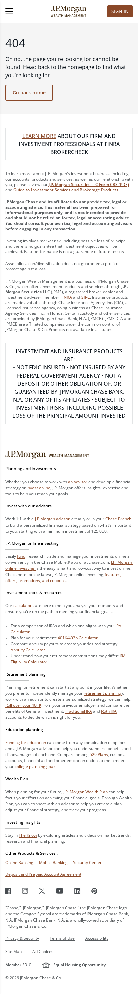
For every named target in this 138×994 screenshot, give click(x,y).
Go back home (29, 92)
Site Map (13, 951)
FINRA (66, 297)
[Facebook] (8, 891)
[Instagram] (25, 891)
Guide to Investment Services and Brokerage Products (65, 190)
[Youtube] (60, 891)
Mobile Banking (53, 862)
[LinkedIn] (77, 891)
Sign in (120, 11)
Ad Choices (42, 951)
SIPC (85, 297)
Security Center (87, 862)
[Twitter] (42, 891)
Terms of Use (62, 938)
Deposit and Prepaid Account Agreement (43, 874)
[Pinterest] (94, 891)
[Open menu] (19, 11)
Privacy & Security (22, 938)
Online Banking (19, 862)
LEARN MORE (39, 136)
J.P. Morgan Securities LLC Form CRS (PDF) (89, 184)
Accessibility (96, 938)
